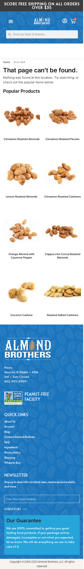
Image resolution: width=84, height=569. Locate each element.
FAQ (7, 442)
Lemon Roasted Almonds (21, 196)
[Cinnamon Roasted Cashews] (62, 173)
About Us (9, 421)
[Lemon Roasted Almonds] (21, 173)
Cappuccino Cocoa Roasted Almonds (62, 255)
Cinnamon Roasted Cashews (62, 196)
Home (6, 62)
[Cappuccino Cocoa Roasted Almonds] (62, 230)
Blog (7, 432)
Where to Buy (12, 463)
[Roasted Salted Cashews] (62, 291)
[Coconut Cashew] (21, 291)
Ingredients (11, 447)
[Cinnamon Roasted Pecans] (62, 115)
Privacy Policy (12, 452)
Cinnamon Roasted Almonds (22, 139)
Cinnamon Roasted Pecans (62, 139)
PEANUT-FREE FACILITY (37, 396)
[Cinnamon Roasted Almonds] (21, 115)
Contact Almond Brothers (19, 437)
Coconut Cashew (21, 315)
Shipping (9, 457)
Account (9, 426)
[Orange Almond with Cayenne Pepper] (21, 230)
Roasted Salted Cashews (62, 315)
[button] (10, 21)
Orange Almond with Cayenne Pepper (21, 255)
